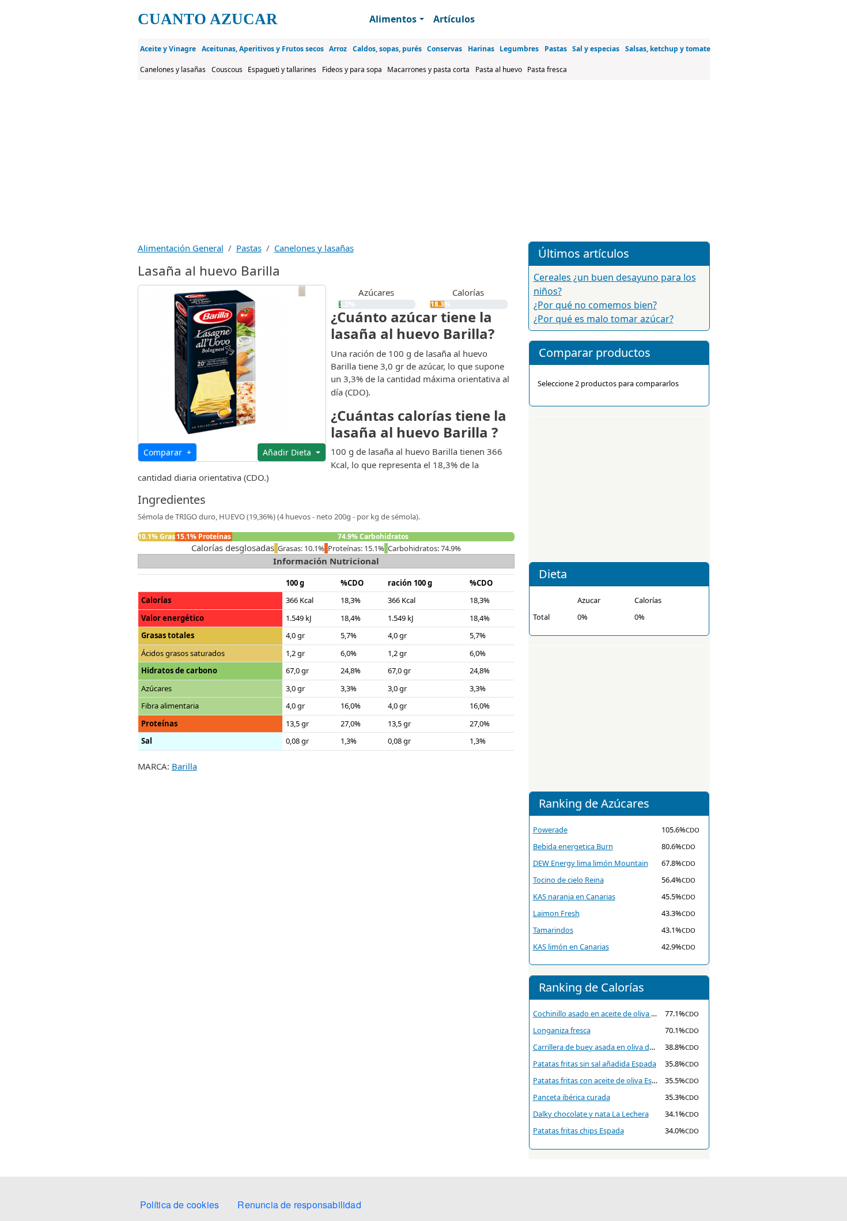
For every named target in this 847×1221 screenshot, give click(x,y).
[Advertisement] (424, 161)
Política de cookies (180, 1204)
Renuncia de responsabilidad (299, 1204)
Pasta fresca (547, 69)
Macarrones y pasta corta (428, 69)
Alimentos (393, 19)
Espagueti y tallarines (282, 69)
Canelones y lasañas (173, 69)
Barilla (184, 766)
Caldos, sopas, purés (387, 49)
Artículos (454, 19)
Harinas (481, 49)
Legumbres (519, 49)
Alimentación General (181, 248)
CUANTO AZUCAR (208, 19)
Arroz (338, 49)
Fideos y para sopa (352, 69)
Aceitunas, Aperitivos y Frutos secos (263, 49)
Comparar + (167, 452)
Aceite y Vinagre (168, 49)
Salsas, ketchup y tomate (667, 49)
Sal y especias (595, 49)
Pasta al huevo (498, 69)
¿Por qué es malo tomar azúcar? (604, 318)
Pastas (555, 49)
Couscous (227, 69)
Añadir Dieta (288, 452)
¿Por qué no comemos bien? (595, 305)
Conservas (444, 49)
